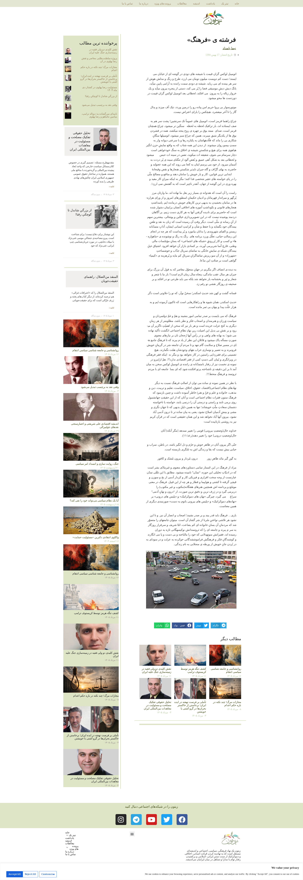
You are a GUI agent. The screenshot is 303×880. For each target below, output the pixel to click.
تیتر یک (224, 3)
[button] (132, 833)
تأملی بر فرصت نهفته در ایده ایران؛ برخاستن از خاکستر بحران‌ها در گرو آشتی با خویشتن (190, 707)
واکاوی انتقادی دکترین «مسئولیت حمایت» (96, 537)
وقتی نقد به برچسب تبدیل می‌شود (99, 105)
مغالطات (182, 3)
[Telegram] (136, 819)
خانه (237, 3)
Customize (48, 874)
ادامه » (111, 187)
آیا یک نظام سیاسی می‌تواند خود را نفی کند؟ (94, 500)
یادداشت (210, 3)
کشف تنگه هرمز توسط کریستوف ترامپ (193, 670)
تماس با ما (127, 3)
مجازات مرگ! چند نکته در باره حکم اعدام (227, 704)
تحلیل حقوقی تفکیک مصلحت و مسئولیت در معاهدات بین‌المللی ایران (157, 705)
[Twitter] (166, 819)
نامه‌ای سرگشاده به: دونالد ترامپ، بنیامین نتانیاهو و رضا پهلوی (99, 115)
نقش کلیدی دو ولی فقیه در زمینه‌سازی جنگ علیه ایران (156, 670)
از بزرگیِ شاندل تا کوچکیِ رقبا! (101, 96)
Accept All (14, 874)
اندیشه (196, 3)
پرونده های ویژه (162, 3)
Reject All (30, 874)
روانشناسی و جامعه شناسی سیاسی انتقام (226, 670)
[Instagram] (121, 819)
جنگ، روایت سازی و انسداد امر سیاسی (97, 463)
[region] (151, 871)
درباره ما (143, 3)
